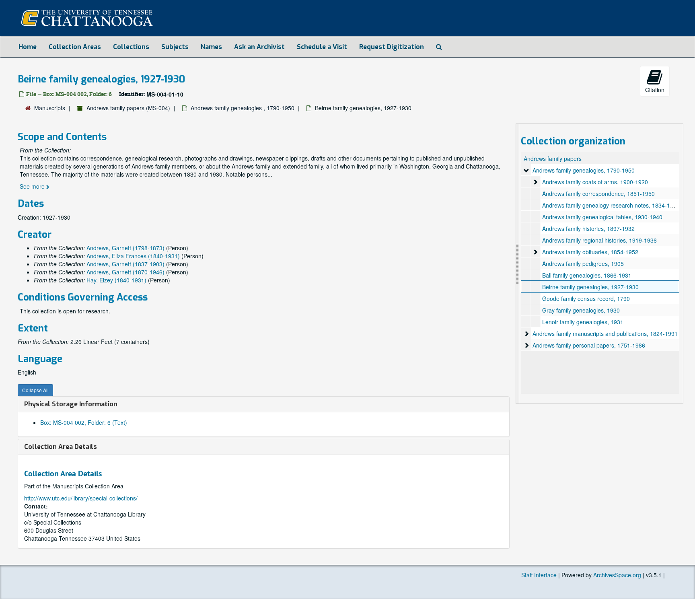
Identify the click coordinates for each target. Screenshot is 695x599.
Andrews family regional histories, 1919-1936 (599, 240)
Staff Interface (539, 575)
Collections (131, 47)
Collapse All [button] (35, 390)
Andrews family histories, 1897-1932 (588, 228)
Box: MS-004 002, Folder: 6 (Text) (83, 422)
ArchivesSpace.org (617, 575)
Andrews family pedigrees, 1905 (583, 263)
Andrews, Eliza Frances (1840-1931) (133, 256)
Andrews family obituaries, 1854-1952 (590, 252)
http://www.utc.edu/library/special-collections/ (81, 498)
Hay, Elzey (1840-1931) (116, 280)
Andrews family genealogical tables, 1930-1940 (602, 217)
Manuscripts (49, 108)
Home (28, 47)
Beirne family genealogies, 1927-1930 (590, 287)
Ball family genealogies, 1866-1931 (586, 275)
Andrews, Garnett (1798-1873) (125, 248)
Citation (654, 90)
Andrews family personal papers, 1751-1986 (589, 345)
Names (211, 47)
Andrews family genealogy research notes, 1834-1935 (611, 205)
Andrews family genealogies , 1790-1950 (242, 108)
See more (33, 186)
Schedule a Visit (322, 47)
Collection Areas (75, 47)
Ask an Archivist (259, 47)
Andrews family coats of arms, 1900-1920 (595, 182)
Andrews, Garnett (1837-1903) (125, 264)
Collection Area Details (60, 447)
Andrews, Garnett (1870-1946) (125, 272)
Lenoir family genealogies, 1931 (582, 322)
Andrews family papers (553, 158)
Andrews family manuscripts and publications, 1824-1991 (605, 333)
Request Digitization (391, 47)
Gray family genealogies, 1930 (581, 310)
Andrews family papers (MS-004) (128, 108)
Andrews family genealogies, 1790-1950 (584, 170)
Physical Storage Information (70, 404)
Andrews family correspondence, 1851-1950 (598, 193)
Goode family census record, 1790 (586, 298)
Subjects (175, 47)
